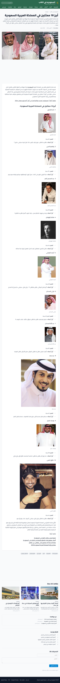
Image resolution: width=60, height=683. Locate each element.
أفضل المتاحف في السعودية (50, 621)
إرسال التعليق (54, 666)
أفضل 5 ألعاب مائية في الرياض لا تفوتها (46, 639)
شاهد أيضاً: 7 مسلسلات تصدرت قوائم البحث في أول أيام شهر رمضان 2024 (35, 100)
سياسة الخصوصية (15, 680)
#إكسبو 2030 (54, 553)
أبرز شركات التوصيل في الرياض (12, 604)
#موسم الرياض (32, 553)
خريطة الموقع (4, 680)
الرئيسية (56, 7)
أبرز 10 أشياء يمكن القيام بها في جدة (49, 604)
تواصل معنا (22, 680)
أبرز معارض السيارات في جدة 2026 (30, 604)
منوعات (31, 7)
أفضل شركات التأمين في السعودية (49, 623)
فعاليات (10, 7)
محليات (25, 7)
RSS (9, 680)
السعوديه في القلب (54, 12)
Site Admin (55, 28)
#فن (43, 553)
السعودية (30, 87)
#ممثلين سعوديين (24, 553)
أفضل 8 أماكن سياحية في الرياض (48, 635)
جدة (15, 7)
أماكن (45, 7)
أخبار (51, 7)
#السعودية (48, 553)
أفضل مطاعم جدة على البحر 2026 (48, 642)
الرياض (19, 7)
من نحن (4, 7)
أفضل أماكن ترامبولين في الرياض (48, 637)
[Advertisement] (30, 71)
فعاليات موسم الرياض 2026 (50, 619)
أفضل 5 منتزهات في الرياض (49, 644)
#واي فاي (39, 553)
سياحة (36, 7)
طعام (41, 7)
